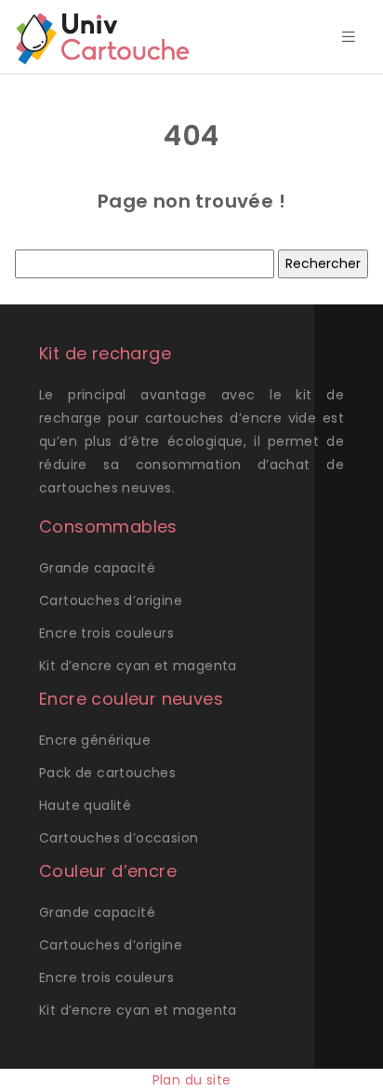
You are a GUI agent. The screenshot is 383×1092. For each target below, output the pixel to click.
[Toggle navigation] (348, 36)
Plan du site (191, 1080)
